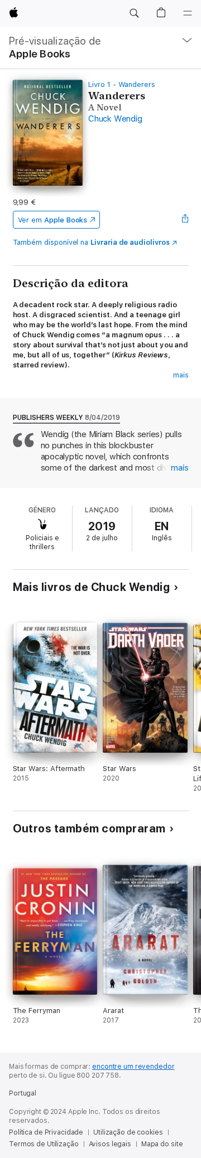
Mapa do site (162, 1144)
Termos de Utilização (44, 1144)
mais (181, 375)
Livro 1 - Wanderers (121, 84)
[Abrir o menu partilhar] (185, 220)
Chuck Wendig (115, 119)
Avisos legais (110, 1144)
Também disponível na (91, 242)
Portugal (22, 1093)
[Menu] (187, 13)
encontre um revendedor (133, 1066)
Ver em (53, 220)
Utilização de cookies (127, 1132)
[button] (134, 13)
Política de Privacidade (46, 1132)
